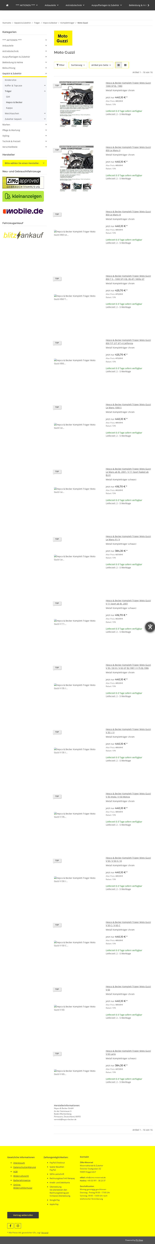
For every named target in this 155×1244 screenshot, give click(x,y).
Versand (44, 1232)
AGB (15, 1171)
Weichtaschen (12, 113)
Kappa (9, 107)
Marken (6, 124)
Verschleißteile (9, 146)
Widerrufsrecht (21, 1176)
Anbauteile (7, 45)
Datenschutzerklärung (24, 1167)
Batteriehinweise (21, 1180)
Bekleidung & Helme (12, 62)
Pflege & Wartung (11, 130)
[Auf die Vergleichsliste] (88, 86)
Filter (61, 65)
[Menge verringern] (108, 124)
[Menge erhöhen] (150, 124)
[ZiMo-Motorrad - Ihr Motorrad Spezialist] (7, 5)
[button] (146, 5)
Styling (5, 135)
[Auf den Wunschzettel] (95, 86)
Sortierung (76, 65)
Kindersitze (10, 80)
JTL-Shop (139, 1240)
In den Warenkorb (129, 132)
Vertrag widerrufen (23, 1215)
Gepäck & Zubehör (11, 73)
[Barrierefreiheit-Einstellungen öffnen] (150, 627)
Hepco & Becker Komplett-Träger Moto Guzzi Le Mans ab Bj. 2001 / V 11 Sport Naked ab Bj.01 (128, 472)
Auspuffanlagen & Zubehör (16, 56)
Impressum (19, 1162)
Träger (8, 91)
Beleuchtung (8, 67)
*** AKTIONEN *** (12, 40)
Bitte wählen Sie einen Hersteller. (22, 163)
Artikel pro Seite (99, 65)
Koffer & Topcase (13, 85)
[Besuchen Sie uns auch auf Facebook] (10, 1225)
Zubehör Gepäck (13, 119)
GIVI (8, 96)
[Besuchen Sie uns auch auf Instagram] (18, 1225)
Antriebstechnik (10, 51)
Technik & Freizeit (11, 141)
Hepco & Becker (14, 102)
